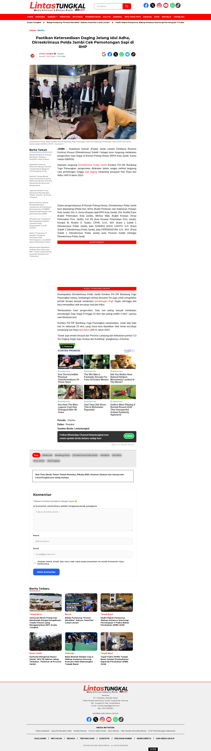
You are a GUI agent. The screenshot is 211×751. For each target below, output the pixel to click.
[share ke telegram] (128, 56)
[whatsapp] (172, 7)
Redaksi (71, 738)
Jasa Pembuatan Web (61, 731)
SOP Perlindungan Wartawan (161, 731)
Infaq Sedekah (42, 731)
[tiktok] (179, 7)
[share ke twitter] (116, 56)
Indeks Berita (144, 738)
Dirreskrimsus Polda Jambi (92, 165)
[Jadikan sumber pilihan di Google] (105, 56)
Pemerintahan (93, 17)
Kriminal (117, 17)
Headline (105, 455)
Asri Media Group (165, 738)
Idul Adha (84, 330)
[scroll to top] (202, 746)
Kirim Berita (113, 731)
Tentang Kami (87, 738)
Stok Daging (53, 461)
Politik (107, 17)
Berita (41, 30)
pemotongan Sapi (104, 301)
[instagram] (160, 7)
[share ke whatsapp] (122, 56)
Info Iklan (56, 738)
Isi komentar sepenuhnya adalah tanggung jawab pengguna (65, 506)
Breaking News (62, 455)
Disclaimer (40, 738)
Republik (166, 17)
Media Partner (80, 731)
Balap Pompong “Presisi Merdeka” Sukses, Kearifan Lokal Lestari (62, 22)
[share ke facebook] (110, 56)
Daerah (52, 17)
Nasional (40, 17)
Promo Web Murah (97, 731)
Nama (36, 535)
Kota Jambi (39, 461)
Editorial (78, 17)
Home (30, 17)
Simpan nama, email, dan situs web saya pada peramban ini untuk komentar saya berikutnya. (80, 562)
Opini (156, 17)
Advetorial (47, 455)
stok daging (91, 172)
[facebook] (147, 7)
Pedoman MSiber (123, 738)
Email (36, 548)
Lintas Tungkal (46, 54)
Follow (128, 436)
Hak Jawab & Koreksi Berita (133, 731)
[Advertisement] (197, 74)
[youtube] (166, 7)
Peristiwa (65, 17)
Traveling (179, 17)
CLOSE (153, 749)
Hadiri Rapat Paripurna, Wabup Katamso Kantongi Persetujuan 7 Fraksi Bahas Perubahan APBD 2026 (148, 22)
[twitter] (153, 7)
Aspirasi (147, 17)
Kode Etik (104, 738)
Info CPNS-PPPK (133, 17)
